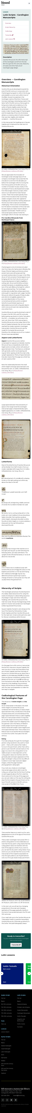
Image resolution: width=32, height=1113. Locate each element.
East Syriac (4, 1057)
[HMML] (15, 1088)
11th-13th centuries (6, 1007)
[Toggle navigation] (29, 3)
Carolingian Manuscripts (23, 1013)
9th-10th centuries (6, 1004)
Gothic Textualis (21, 1016)
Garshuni (3, 1073)
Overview (8, 23)
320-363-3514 (5, 1095)
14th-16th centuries (6, 1010)
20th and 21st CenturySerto (7, 1064)
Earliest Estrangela (6, 1045)
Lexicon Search (5, 1032)
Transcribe (8, 35)
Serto (2, 1054)
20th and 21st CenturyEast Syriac (7, 1069)
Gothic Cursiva (21, 1024)
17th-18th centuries (6, 1013)
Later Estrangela (5, 1051)
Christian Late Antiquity (23, 1007)
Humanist (20, 1027)
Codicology (8, 31)
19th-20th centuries (6, 1016)
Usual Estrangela (5, 1048)
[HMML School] (5, 3)
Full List (3, 998)
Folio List (3, 1024)
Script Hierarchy (10, 27)
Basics (3, 1001)
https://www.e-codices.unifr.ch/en (12, 171)
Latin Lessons (9, 39)
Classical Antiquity (22, 1004)
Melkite (3, 1060)
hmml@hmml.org (18, 1095)
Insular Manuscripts (22, 1010)
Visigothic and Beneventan (21, 1020)
